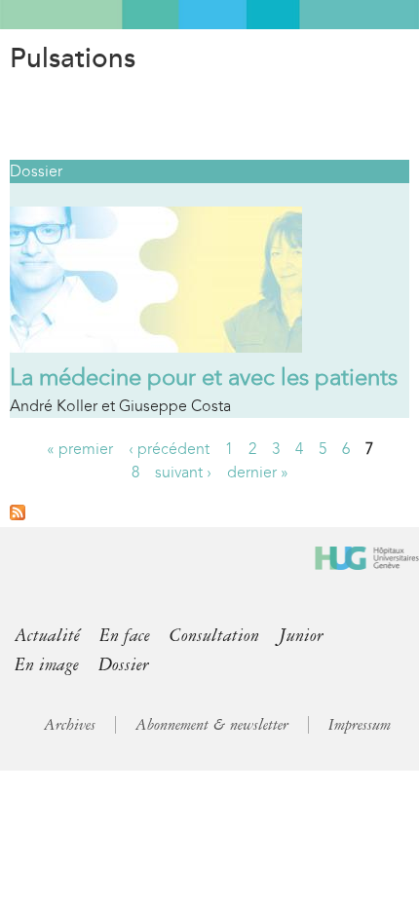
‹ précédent (169, 448)
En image (47, 664)
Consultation (214, 635)
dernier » (257, 472)
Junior (301, 635)
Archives (69, 725)
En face (124, 635)
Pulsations (72, 58)
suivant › (183, 472)
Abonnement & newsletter (211, 725)
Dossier (36, 171)
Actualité (47, 635)
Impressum (359, 725)
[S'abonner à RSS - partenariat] (17, 515)
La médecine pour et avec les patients (204, 377)
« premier (80, 448)
